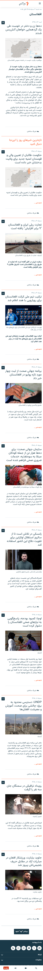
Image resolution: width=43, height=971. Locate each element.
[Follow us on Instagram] (23, 948)
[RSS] (13, 948)
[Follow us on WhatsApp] (18, 948)
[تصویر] (25, 968)
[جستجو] (36, 968)
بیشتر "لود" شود (21, 931)
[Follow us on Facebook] (39, 948)
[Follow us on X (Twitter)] (34, 948)
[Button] (33, 131)
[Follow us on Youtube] (29, 948)
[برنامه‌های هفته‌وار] (15, 968)
